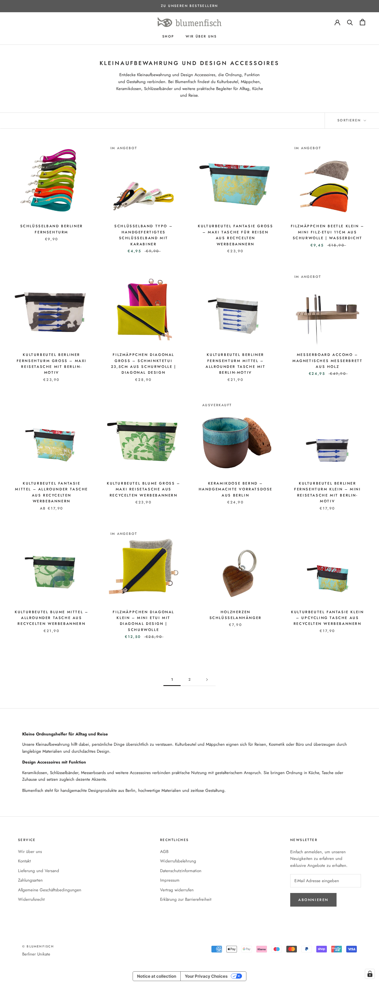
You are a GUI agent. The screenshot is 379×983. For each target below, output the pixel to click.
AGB (164, 852)
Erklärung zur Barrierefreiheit (185, 899)
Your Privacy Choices (206, 976)
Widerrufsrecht (31, 899)
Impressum (170, 880)
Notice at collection (156, 976)
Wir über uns (201, 36)
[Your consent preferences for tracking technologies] (370, 974)
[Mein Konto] (337, 22)
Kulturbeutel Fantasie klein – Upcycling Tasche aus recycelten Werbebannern (327, 618)
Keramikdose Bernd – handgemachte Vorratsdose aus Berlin (235, 489)
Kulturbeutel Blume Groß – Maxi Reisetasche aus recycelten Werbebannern (143, 489)
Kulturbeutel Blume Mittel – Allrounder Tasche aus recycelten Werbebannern (51, 618)
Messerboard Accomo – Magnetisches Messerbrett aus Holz (327, 360)
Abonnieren (313, 899)
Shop (168, 36)
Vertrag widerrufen (177, 890)
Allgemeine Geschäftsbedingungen (49, 890)
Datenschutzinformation (180, 871)
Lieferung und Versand (38, 871)
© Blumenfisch (38, 946)
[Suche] (350, 22)
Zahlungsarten (30, 880)
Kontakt (24, 861)
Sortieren (350, 120)
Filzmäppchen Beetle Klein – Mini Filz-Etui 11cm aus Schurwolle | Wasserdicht (327, 232)
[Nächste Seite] (207, 679)
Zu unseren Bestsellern (189, 5)
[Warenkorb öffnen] (362, 22)
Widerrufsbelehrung (178, 861)
